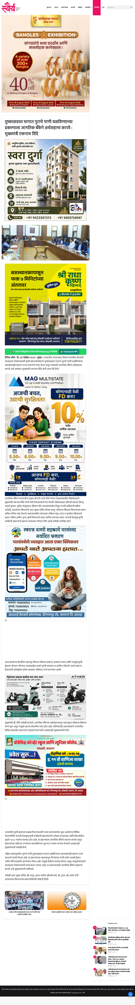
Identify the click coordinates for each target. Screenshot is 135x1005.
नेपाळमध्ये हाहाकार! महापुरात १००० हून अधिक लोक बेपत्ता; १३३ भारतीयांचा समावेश (119, 929)
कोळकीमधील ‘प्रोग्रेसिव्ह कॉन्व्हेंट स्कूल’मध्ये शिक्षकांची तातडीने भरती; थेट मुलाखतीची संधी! (119, 939)
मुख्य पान (49, 7)
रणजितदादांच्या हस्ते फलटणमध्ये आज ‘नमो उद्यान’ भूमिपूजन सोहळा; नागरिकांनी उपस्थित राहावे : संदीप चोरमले (119, 971)
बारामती (73, 7)
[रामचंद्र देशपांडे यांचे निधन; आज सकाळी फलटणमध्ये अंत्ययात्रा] (100, 951)
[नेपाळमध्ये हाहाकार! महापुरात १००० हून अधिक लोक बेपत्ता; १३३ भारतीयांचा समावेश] (100, 931)
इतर (103, 7)
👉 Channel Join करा (69, 351)
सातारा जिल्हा (64, 7)
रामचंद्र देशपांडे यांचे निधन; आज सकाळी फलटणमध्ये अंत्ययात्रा (118, 948)
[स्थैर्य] (11, 7)
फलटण (56, 7)
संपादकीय (87, 7)
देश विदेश (96, 7)
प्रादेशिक (80, 7)
